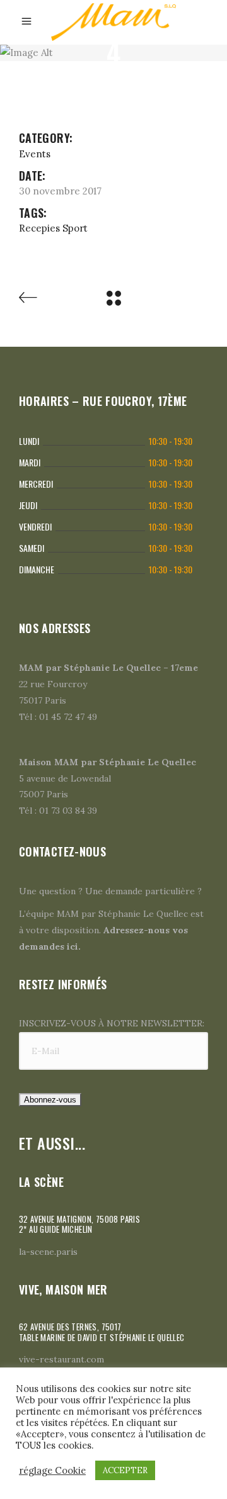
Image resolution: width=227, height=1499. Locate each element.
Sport (75, 228)
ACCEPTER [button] (125, 1470)
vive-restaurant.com (61, 1359)
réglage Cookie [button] (52, 1470)
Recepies (39, 228)
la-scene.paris (48, 1251)
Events (34, 154)
